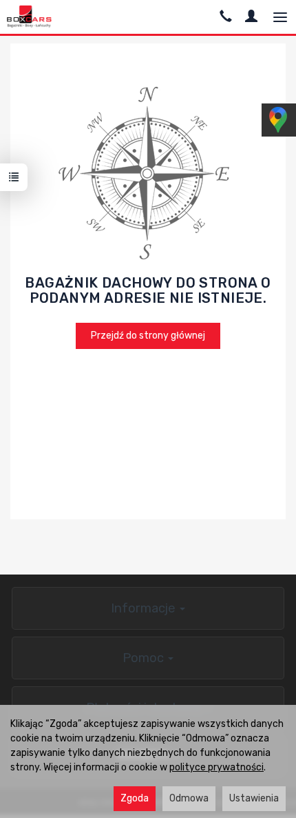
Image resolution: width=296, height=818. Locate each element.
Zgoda (134, 798)
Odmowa (189, 798)
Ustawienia (254, 798)
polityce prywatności (216, 767)
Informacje (144, 608)
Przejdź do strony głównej (148, 335)
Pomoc (145, 658)
